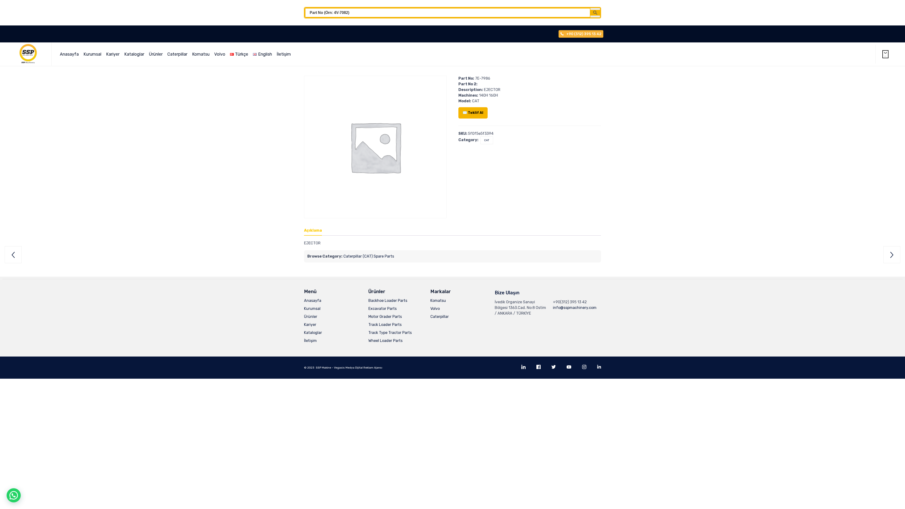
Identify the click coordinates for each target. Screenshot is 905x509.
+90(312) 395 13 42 (570, 302)
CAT (486, 140)
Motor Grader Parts (385, 316)
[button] (14, 495)
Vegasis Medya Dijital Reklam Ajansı (358, 367)
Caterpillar (177, 54)
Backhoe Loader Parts (387, 300)
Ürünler (156, 54)
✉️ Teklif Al (473, 113)
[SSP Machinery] (30, 54)
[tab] (315, 231)
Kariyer (112, 54)
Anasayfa (69, 54)
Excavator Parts (382, 308)
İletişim (284, 54)
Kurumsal (92, 54)
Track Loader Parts (385, 324)
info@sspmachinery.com (574, 307)
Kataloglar (134, 54)
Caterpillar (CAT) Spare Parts (368, 256)
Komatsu (201, 54)
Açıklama (313, 230)
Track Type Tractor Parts (390, 332)
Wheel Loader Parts (385, 340)
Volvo (219, 54)
